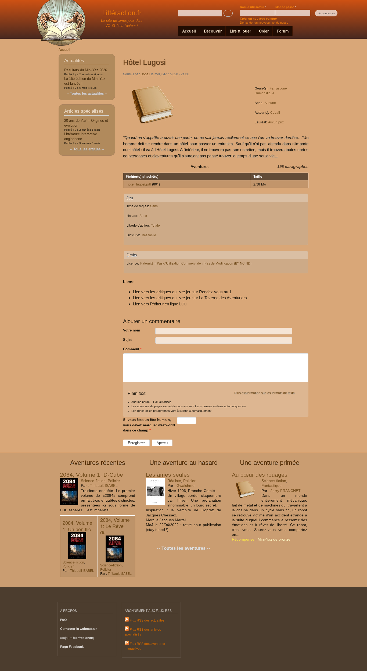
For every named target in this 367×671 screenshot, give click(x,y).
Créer (264, 31)
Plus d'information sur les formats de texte (264, 393)
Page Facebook (72, 646)
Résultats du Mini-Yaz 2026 (85, 70)
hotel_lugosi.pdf (139, 184)
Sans (154, 206)
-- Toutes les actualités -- (87, 93)
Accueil (189, 31)
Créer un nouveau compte (258, 18)
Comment (132, 349)
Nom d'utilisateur (253, 7)
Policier (114, 481)
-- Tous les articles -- (87, 149)
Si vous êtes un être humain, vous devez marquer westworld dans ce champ (149, 425)
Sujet (127, 340)
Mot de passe (285, 7)
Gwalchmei (186, 485)
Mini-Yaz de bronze (274, 539)
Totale (155, 225)
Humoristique (264, 93)
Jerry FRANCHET (286, 490)
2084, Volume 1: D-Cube (91, 475)
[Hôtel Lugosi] (152, 131)
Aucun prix (276, 122)
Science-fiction (93, 481)
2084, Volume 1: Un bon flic (77, 525)
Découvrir (213, 31)
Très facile (148, 235)
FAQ (63, 620)
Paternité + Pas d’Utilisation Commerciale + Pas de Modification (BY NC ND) (195, 263)
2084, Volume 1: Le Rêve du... (115, 526)
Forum (283, 31)
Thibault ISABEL (104, 485)
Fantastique (278, 88)
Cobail (145, 74)
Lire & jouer (240, 31)
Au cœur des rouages (259, 475)
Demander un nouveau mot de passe (264, 22)
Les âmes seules (168, 475)
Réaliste (174, 481)
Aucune (270, 102)
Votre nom (131, 330)
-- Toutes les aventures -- (183, 548)
